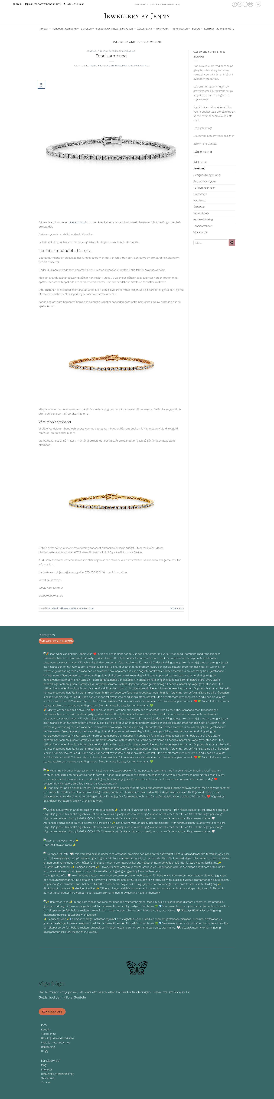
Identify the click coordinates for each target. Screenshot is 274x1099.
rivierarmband (77, 222)
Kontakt (209, 28)
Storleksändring (203, 219)
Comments (177, 608)
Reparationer (201, 213)
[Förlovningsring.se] (137, 16)
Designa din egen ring (206, 175)
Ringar (44, 28)
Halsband (199, 200)
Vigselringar (200, 232)
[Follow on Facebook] (234, 4)
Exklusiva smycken (108, 51)
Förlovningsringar (64, 28)
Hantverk (162, 28)
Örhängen (199, 206)
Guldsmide (200, 194)
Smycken (86, 28)
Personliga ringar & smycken (114, 28)
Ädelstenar (144, 28)
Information (180, 28)
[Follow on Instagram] (239, 4)
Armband (91, 51)
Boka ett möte (225, 28)
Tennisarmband (127, 51)
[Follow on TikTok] (245, 4)
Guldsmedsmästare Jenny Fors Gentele (127, 66)
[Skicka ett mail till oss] (250, 4)
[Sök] (258, 4)
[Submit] (232, 242)
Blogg (196, 28)
